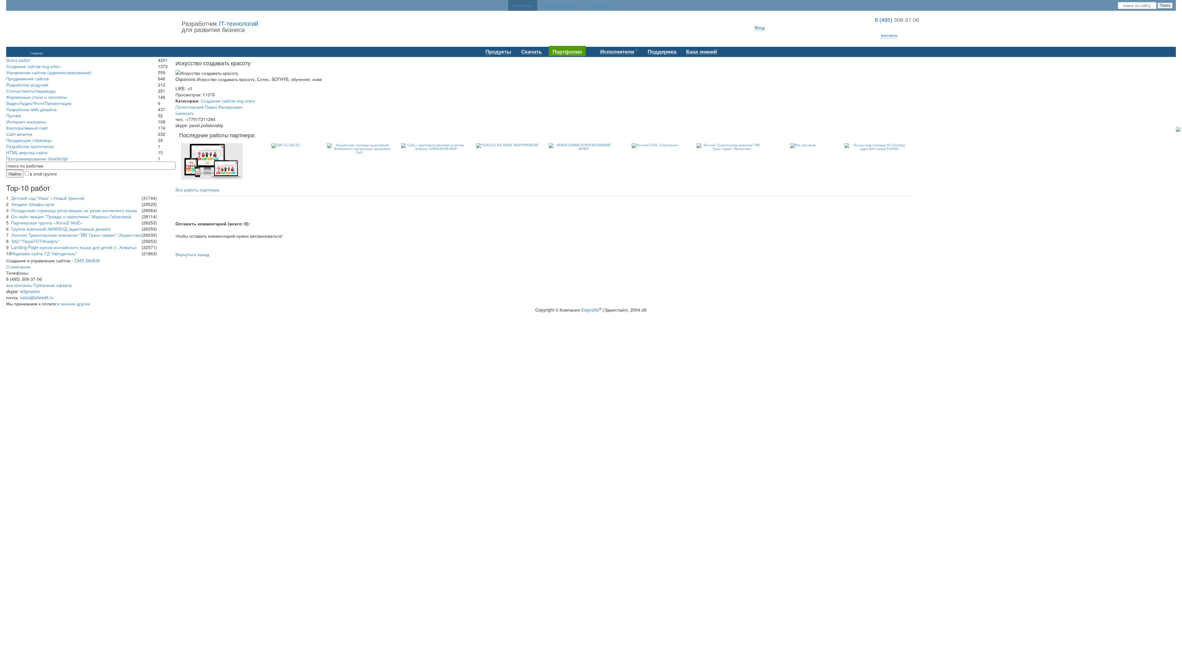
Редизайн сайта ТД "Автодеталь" (44, 253)
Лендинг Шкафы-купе (32, 204)
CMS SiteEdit (87, 260)
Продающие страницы (29, 140)
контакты (889, 35)
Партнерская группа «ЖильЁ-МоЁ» (46, 223)
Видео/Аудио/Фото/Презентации (38, 103)
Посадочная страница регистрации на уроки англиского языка (74, 210)
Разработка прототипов (30, 146)
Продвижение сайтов (27, 78)
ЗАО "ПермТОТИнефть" (35, 241)
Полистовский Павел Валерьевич (209, 107)
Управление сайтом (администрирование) (49, 72)
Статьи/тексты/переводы (31, 91)
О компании (18, 267)
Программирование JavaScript (37, 158)
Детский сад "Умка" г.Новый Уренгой (47, 198)
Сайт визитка (19, 134)
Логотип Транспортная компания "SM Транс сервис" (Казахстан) (76, 235)
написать (184, 113)
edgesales (30, 291)
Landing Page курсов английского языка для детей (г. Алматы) (74, 247)
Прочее (13, 115)
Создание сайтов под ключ (33, 66)
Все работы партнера (197, 189)
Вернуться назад (192, 254)
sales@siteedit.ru (37, 297)
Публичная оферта (52, 285)
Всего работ (18, 60)
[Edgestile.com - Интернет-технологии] (94, 27)
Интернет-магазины (26, 122)
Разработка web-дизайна (31, 109)
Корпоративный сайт (27, 128)
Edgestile (590, 310)
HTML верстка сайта (26, 152)
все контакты (19, 285)
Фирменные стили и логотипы (36, 97)
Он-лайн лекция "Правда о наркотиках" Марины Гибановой (71, 216)
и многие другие (73, 303)
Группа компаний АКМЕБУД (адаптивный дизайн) (61, 229)
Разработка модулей (27, 85)
